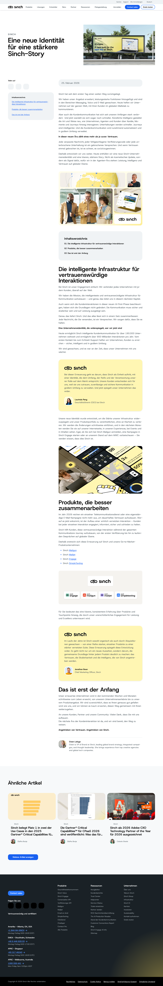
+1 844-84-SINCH (16, 930)
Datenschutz (83, 981)
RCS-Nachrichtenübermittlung (102, 913)
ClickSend (61, 920)
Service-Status (96, 903)
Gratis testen (148, 7)
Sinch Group (128, 896)
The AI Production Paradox (101, 916)
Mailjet (72, 554)
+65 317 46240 (15, 952)
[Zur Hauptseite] (15, 7)
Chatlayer (61, 923)
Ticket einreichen (97, 906)
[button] (117, 2)
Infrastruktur (128, 900)
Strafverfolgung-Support (127, 981)
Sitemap (94, 933)
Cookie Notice (95, 981)
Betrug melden (109, 981)
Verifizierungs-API (64, 903)
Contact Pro (62, 926)
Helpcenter (95, 900)
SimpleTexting (76, 563)
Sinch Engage (63, 896)
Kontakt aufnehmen (131, 916)
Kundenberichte (97, 893)
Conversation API (64, 900)
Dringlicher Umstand (147, 981)
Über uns (127, 890)
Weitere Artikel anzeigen (23, 857)
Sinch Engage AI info (99, 930)
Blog (92, 926)
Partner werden (96, 910)
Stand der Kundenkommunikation (103, 920)
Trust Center (95, 896)
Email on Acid (63, 913)
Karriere (127, 906)
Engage (72, 559)
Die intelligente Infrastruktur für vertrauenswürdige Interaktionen (30, 103)
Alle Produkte (63, 930)
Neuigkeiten (95, 890)
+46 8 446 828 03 (16, 941)
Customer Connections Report (102, 923)
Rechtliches (70, 981)
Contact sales (132, 7)
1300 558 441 (14, 963)
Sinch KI (127, 903)
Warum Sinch (129, 893)
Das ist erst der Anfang (21, 115)
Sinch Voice (62, 893)
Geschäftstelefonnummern (68, 890)
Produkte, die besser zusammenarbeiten (27, 109)
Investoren (128, 910)
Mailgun (73, 550)
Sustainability (129, 913)
